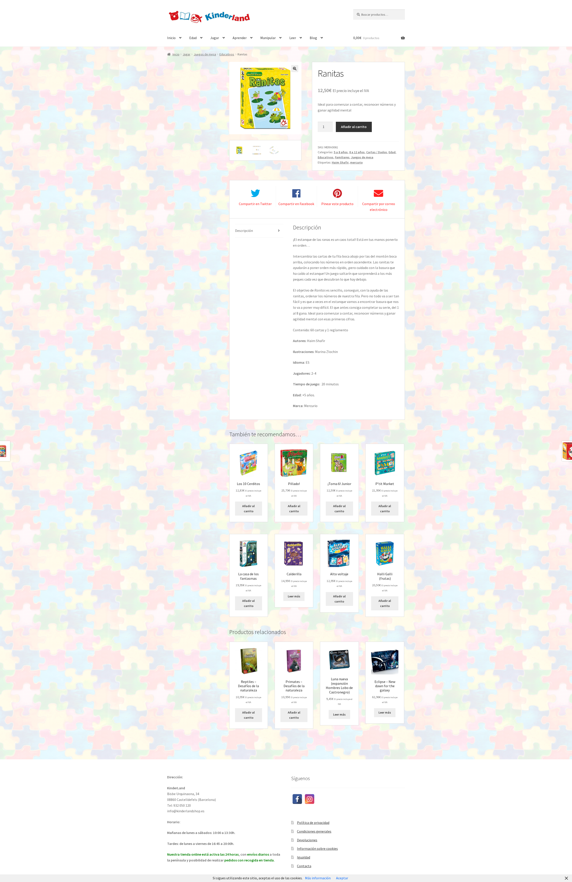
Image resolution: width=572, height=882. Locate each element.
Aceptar (342, 878)
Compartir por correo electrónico (378, 207)
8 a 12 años (357, 152)
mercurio (356, 162)
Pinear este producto (337, 204)
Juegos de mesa (205, 54)
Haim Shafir (340, 162)
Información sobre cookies (317, 848)
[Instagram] (310, 799)
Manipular (268, 38)
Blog (313, 38)
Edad (193, 38)
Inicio (171, 38)
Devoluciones (307, 840)
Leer (292, 38)
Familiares (342, 157)
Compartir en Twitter (255, 204)
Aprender (240, 38)
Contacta (304, 866)
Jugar (214, 38)
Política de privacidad (313, 822)
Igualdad (303, 857)
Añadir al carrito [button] (248, 508)
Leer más (294, 596)
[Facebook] (297, 799)
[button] (294, 68)
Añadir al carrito (354, 126)
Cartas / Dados (376, 152)
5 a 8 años (341, 152)
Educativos (226, 54)
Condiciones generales (314, 831)
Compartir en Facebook (296, 204)
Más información (318, 878)
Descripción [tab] (244, 230)
